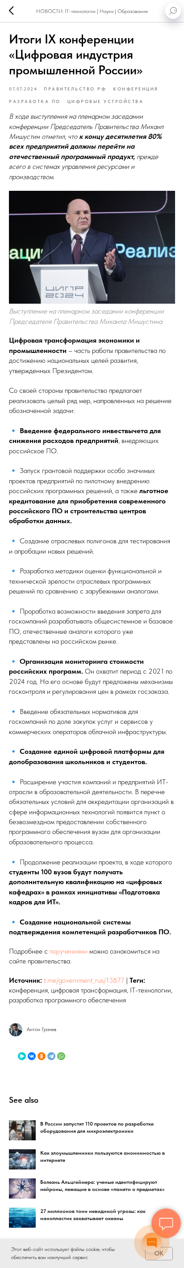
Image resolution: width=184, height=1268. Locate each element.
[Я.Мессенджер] (22, 1056)
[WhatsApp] (61, 1056)
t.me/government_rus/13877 (84, 980)
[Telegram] (51, 1056)
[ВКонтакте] (32, 1056)
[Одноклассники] (42, 1056)
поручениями (69, 951)
